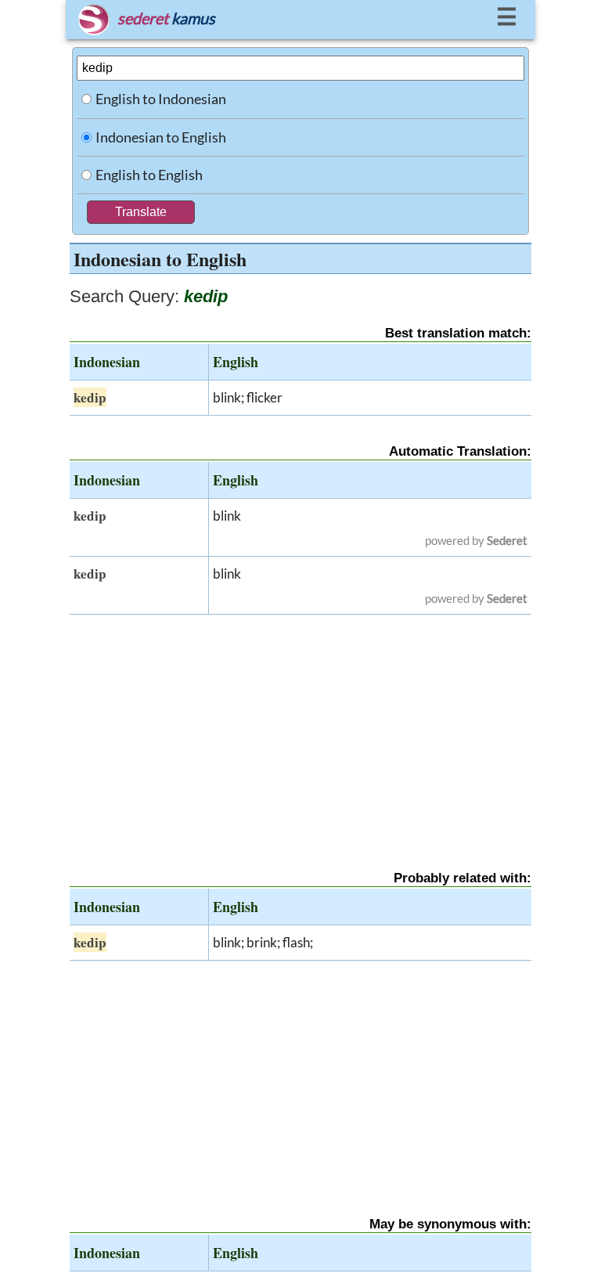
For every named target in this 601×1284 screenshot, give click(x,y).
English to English (149, 174)
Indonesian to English (160, 137)
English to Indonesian (160, 98)
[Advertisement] (300, 729)
